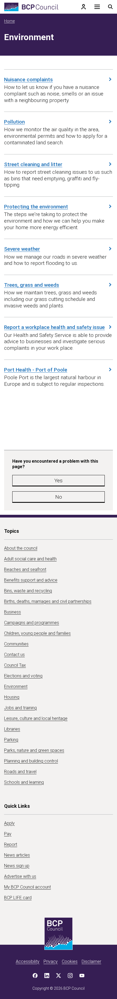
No (58, 497)
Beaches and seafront (25, 569)
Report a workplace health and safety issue (54, 327)
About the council (20, 548)
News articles (17, 855)
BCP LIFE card (18, 897)
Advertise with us (20, 876)
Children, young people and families (37, 633)
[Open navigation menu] (97, 7)
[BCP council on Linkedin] (46, 975)
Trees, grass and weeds (31, 285)
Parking (11, 739)
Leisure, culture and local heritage (35, 718)
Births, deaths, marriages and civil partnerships (47, 601)
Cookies (70, 961)
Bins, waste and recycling (28, 590)
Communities (16, 644)
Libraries (12, 729)
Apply (9, 823)
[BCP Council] (31, 6)
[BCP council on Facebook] (35, 975)
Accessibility (27, 961)
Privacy (51, 961)
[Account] (83, 7)
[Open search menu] (110, 7)
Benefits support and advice (30, 580)
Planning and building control (31, 761)
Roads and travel (20, 771)
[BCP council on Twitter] (58, 975)
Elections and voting (23, 675)
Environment (15, 686)
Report (10, 844)
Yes (58, 480)
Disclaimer (91, 961)
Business (12, 612)
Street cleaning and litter (33, 164)
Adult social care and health (30, 558)
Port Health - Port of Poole (35, 370)
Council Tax (15, 665)
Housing (11, 697)
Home (9, 21)
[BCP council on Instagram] (70, 975)
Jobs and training (20, 707)
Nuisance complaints (28, 79)
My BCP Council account (27, 887)
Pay (7, 833)
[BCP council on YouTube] (81, 975)
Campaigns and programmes (31, 622)
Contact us (14, 654)
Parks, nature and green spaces (34, 750)
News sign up (16, 865)
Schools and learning (24, 782)
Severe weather (22, 249)
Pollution (14, 122)
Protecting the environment (36, 207)
